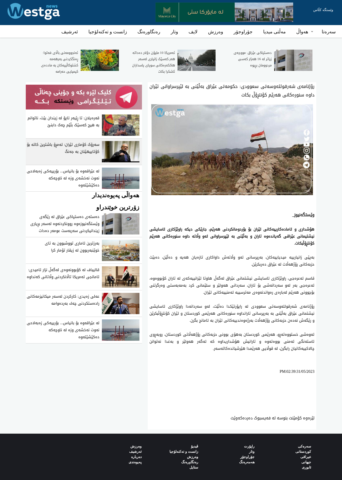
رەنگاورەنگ (148, 31)
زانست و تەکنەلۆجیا (107, 31)
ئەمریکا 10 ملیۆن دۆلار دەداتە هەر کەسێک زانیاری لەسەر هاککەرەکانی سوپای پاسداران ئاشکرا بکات (153, 62)
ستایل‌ (194, 467)
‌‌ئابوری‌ (306, 467)
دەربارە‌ (136, 457)
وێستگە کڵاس (323, 10)
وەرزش (215, 31)
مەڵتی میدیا (274, 31)
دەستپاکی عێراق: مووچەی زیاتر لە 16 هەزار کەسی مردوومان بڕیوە (253, 59)
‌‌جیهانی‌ (306, 462)
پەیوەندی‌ (135, 462)
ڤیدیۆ (194, 446)
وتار (174, 31)
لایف (193, 31)
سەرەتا (329, 31)
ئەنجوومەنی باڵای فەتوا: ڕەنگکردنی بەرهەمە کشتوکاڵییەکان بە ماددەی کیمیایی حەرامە (59, 62)
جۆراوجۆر (243, 31)
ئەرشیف (69, 31)
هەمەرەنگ (247, 462)
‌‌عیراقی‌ (305, 457)
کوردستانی (303, 451)
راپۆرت (249, 446)
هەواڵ (302, 31)
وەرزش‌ (136, 446)
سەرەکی (304, 446)
